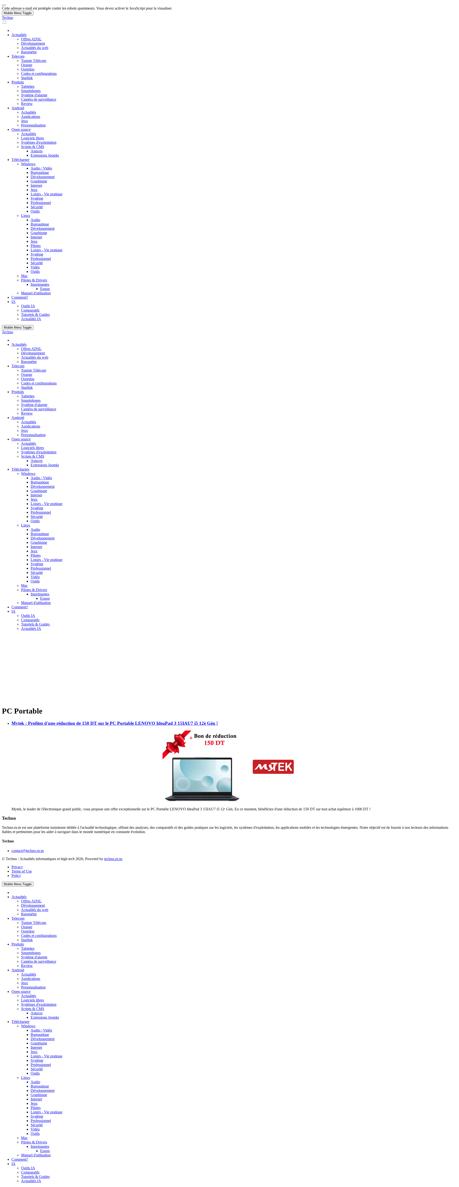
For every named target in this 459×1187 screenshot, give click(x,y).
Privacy (17, 867)
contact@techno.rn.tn (27, 851)
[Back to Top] (4, 5)
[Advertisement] (229, 668)
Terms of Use (21, 871)
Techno (7, 18)
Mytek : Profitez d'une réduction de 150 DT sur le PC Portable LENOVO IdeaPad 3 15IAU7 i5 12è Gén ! (114, 723)
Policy (16, 876)
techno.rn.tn (113, 859)
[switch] (4, 22)
